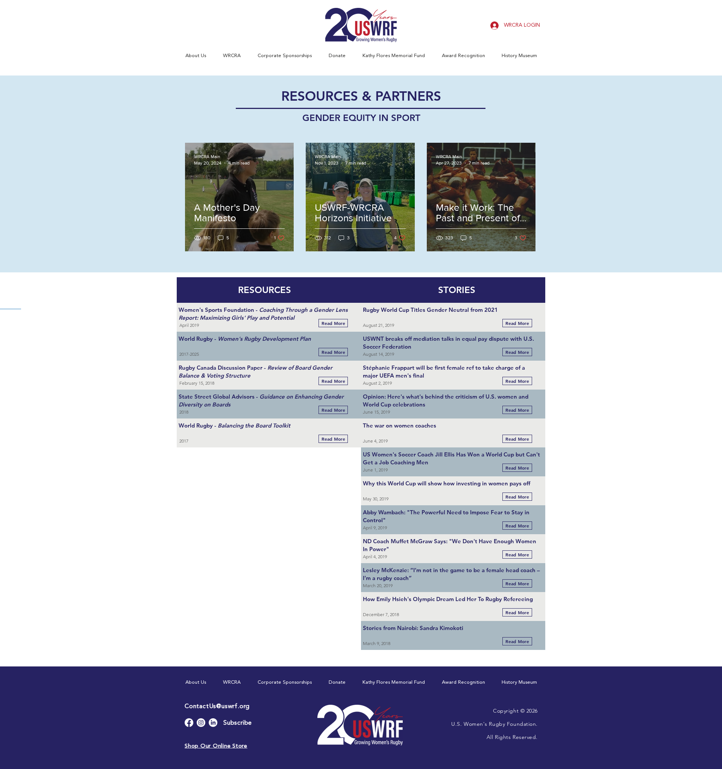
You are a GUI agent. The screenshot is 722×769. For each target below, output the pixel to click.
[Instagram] (201, 722)
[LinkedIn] (213, 722)
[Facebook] (189, 722)
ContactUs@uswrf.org (217, 707)
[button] (195, 56)
